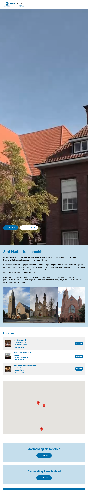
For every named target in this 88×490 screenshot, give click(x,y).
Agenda (12, 228)
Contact (79, 343)
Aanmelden (44, 455)
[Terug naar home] (14, 4)
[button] (84, 4)
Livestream (30, 228)
